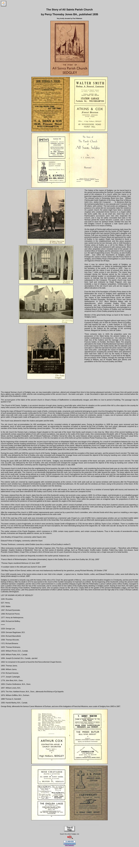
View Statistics (69, 845)
